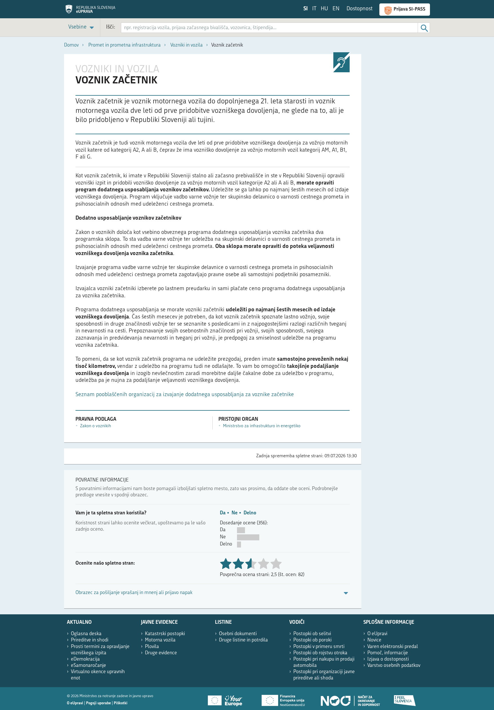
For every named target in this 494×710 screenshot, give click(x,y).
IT (314, 9)
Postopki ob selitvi (312, 633)
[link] (82, 27)
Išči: (110, 27)
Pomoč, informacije (387, 653)
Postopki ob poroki (312, 640)
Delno (250, 513)
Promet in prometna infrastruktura (124, 45)
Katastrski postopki (165, 633)
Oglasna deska (86, 633)
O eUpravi (377, 633)
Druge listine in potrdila (243, 640)
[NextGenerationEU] (283, 698)
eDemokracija (85, 659)
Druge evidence (161, 653)
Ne (235, 513)
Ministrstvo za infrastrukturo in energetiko (261, 426)
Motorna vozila (160, 640)
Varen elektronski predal (392, 646)
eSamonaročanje (88, 665)
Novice (374, 640)
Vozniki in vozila (186, 45)
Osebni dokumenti (238, 633)
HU (324, 9)
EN (335, 9)
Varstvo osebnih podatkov (393, 665)
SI (305, 9)
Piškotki (121, 703)
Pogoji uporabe (98, 703)
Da (223, 513)
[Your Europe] (227, 698)
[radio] (263, 564)
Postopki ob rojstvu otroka (320, 653)
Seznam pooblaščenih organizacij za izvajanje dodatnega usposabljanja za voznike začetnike (184, 395)
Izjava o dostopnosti (388, 659)
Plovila (152, 646)
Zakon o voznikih (95, 426)
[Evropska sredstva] (405, 698)
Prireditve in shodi (89, 640)
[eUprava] (90, 11)
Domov (71, 45)
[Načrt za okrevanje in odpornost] (350, 698)
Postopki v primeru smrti (318, 646)
